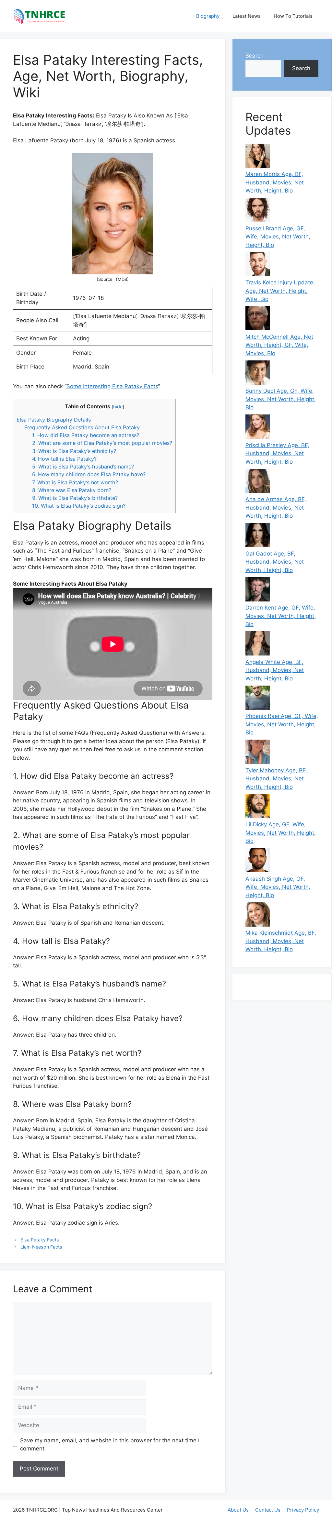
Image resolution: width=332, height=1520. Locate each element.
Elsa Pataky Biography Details (54, 419)
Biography (207, 16)
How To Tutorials (293, 16)
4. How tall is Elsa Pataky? (64, 459)
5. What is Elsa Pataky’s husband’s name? (83, 466)
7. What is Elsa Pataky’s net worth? (75, 482)
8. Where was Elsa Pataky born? (71, 490)
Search (254, 55)
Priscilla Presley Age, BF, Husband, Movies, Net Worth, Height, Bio (277, 453)
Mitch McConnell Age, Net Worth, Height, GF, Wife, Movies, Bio (279, 345)
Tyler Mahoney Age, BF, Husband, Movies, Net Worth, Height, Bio (276, 778)
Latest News (246, 16)
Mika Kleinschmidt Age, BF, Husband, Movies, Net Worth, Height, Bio (280, 941)
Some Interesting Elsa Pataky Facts (112, 386)
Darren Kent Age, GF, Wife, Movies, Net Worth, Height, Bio (280, 615)
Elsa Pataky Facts (39, 1239)
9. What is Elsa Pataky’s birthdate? (75, 498)
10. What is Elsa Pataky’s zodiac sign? (78, 505)
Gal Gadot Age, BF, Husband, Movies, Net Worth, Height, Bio (274, 561)
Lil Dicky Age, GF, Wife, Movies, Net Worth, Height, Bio (280, 832)
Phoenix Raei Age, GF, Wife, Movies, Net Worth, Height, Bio (281, 724)
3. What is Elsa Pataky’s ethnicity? (74, 451)
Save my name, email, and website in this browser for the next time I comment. (109, 1444)
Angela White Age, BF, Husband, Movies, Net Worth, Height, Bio (274, 670)
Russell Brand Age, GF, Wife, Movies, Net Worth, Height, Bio (277, 236)
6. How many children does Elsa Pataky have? (89, 474)
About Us (238, 1510)
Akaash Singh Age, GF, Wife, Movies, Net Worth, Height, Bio (277, 887)
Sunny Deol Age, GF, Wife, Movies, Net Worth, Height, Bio (280, 399)
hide (118, 407)
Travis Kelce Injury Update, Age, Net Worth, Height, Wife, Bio (280, 290)
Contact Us (267, 1510)
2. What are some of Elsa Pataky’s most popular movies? (102, 443)
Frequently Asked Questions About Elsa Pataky (82, 427)
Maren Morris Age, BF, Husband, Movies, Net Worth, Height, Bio (274, 182)
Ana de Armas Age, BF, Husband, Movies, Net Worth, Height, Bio (275, 507)
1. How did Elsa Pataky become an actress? (85, 435)
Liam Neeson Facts (41, 1247)
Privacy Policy (303, 1510)
